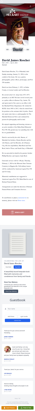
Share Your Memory (11, 291)
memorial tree (22, 198)
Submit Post (17, 320)
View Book (8, 267)
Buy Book (17, 267)
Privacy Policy (13, 403)
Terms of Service (22, 403)
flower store (21, 200)
